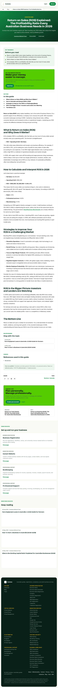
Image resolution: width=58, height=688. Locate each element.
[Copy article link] (5, 378)
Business (46, 378)
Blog (8, 9)
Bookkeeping (7, 651)
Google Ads (33, 620)
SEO (31, 618)
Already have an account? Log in (24, 85)
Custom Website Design (36, 626)
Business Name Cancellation (37, 663)
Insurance (6, 655)
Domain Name (33, 614)
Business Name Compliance (37, 657)
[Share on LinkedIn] (11, 378)
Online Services (34, 610)
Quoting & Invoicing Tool (10, 649)
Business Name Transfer (36, 661)
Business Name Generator (36, 589)
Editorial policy (36, 672)
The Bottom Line (10, 107)
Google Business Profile (36, 622)
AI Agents (6, 638)
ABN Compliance (34, 649)
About (29, 672)
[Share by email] (14, 378)
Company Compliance (35, 655)
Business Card (33, 630)
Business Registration (36, 585)
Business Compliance (36, 647)
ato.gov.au (8, 360)
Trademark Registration (35, 605)
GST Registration (34, 601)
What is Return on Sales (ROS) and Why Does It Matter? (21, 99)
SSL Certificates (34, 640)
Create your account (13, 402)
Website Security (34, 642)
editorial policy (9, 368)
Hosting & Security (35, 634)
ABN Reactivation (34, 651)
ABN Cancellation (34, 653)
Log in (45, 4)
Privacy (48, 672)
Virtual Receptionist (9, 614)
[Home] (3, 9)
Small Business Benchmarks (32, 209)
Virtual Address (8, 610)
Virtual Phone (7, 612)
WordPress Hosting (34, 638)
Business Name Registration (37, 591)
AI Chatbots (7, 640)
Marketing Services (35, 608)
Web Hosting (33, 636)
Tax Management (8, 653)
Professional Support (10, 647)
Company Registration (35, 595)
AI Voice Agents (8, 642)
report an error (32, 368)
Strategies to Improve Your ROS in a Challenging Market (22, 103)
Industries (6, 587)
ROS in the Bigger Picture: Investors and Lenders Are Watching (24, 105)
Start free (10, 85)
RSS (53, 674)
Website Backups (34, 644)
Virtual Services (9, 608)
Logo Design (33, 628)
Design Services (34, 624)
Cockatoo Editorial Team (20, 36)
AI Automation (8, 634)
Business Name (34, 587)
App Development (34, 632)
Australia (52, 378)
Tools (5, 591)
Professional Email (34, 616)
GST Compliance (34, 665)
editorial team (22, 368)
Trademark (32, 603)
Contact (43, 672)
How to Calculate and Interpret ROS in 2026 (18, 101)
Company (32, 593)
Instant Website (34, 612)
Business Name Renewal (36, 659)
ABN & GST (32, 597)
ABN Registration (34, 599)
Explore (6, 585)
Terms (52, 672)
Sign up (52, 4)
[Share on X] (8, 378)
